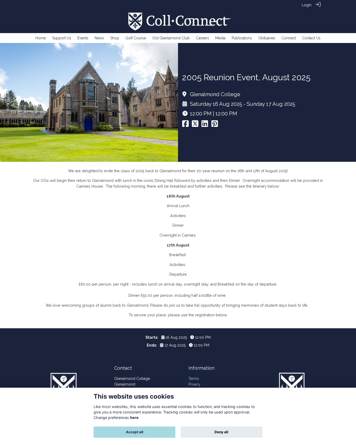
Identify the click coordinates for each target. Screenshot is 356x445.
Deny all (221, 432)
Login (306, 5)
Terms (193, 378)
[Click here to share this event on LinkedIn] (204, 125)
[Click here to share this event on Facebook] (185, 125)
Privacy (194, 384)
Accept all (134, 432)
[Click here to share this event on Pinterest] (214, 125)
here (134, 417)
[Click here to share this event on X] (195, 125)
